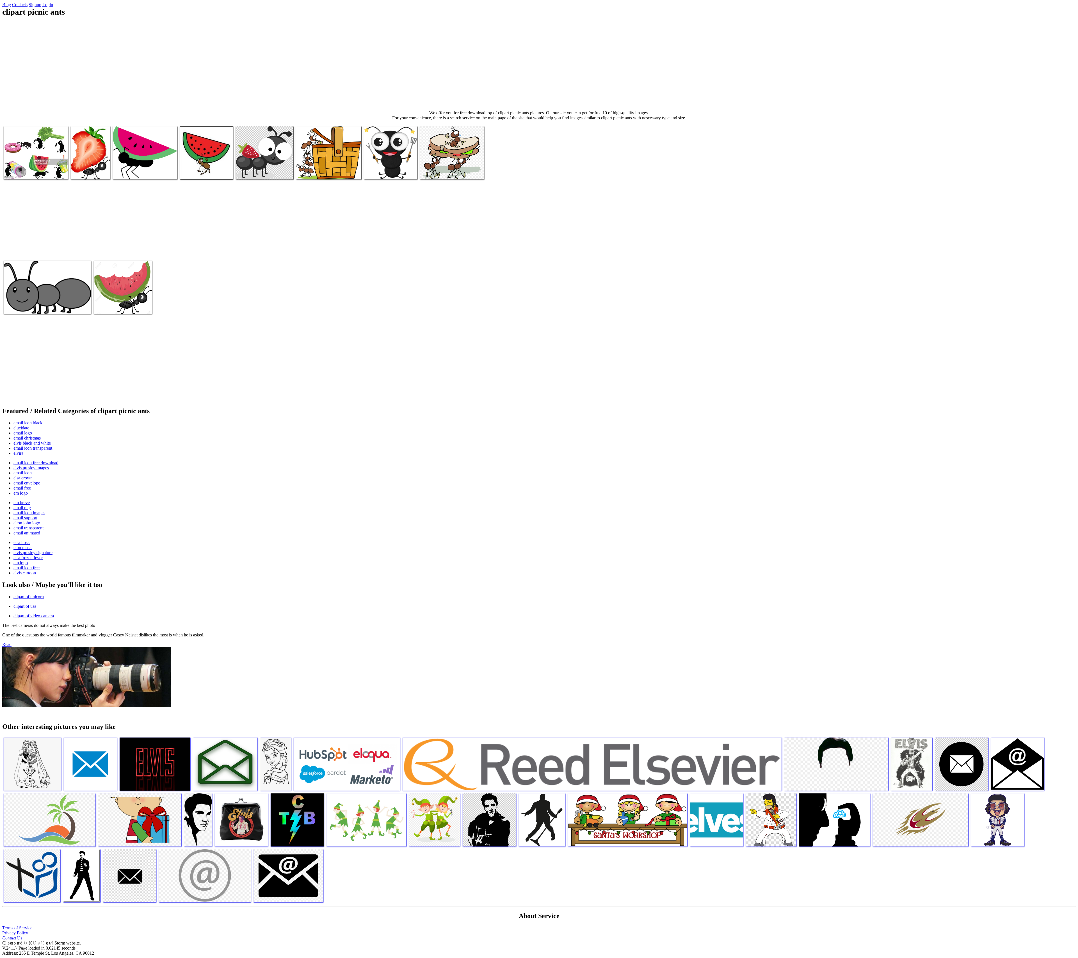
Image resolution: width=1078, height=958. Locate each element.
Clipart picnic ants (19, 172)
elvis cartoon (24, 572)
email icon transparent (32, 448)
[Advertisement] (539, 63)
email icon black (27, 422)
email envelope (26, 483)
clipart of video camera (33, 615)
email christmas (27, 438)
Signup (35, 4)
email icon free (26, 567)
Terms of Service (17, 927)
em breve (21, 502)
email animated (26, 533)
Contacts (20, 4)
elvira (18, 453)
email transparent (28, 527)
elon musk (22, 547)
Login (47, 4)
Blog (6, 4)
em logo (20, 493)
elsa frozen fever (28, 557)
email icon (22, 472)
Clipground (28, 941)
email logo (22, 433)
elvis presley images (31, 467)
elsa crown (23, 477)
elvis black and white (32, 443)
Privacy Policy (15, 932)
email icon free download (35, 462)
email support (25, 517)
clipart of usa (24, 606)
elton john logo (26, 522)
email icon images (29, 512)
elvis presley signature (32, 552)
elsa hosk (21, 542)
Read (7, 644)
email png (22, 507)
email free (22, 488)
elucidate (21, 427)
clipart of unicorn (28, 596)
